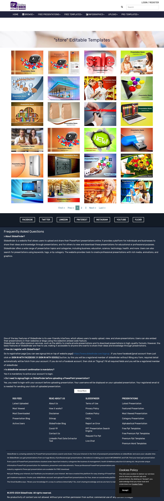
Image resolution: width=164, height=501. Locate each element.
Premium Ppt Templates (133, 438)
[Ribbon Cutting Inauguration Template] (100, 114)
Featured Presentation (133, 408)
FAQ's (88, 418)
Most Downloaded (21, 413)
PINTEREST (82, 219)
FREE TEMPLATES (72, 14)
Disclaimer (54, 413)
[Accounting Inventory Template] (100, 88)
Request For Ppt (93, 436)
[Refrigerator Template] (27, 165)
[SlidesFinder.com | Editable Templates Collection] (19, 5)
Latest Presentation (131, 403)
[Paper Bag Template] (63, 114)
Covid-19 (53, 428)
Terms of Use (92, 403)
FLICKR (138, 219)
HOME (15, 14)
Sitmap (52, 418)
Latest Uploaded (20, 403)
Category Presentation (133, 418)
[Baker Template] (100, 191)
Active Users (19, 423)
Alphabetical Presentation (134, 423)
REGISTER (154, 2)
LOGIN (144, 2)
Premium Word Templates (134, 443)
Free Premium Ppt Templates (136, 433)
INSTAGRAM (102, 219)
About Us (53, 403)
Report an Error (93, 423)
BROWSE (28, 14)
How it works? (56, 408)
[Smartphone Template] (136, 88)
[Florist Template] (136, 165)
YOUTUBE (121, 219)
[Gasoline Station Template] (63, 88)
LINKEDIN (63, 219)
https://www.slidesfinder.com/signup (91, 353)
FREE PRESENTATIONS (48, 14)
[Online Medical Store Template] (27, 62)
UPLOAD (112, 14)
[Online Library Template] (136, 114)
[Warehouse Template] (63, 191)
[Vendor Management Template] (27, 88)
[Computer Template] (27, 191)
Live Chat (90, 441)
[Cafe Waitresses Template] (27, 139)
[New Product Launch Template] (100, 139)
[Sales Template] (100, 62)
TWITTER (46, 219)
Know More (82, 391)
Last (102, 208)
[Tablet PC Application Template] (100, 165)
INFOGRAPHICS (95, 14)
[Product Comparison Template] (136, 191)
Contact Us (54, 433)
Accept (125, 490)
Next (92, 208)
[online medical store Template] (63, 62)
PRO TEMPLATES (129, 14)
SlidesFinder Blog (57, 423)
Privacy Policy (92, 408)
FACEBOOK (27, 219)
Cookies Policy (92, 413)
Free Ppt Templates (131, 428)
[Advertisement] (82, 25)
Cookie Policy (137, 484)
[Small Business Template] (136, 62)
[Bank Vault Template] (63, 165)
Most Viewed (19, 408)
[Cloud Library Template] (27, 114)
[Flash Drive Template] (136, 139)
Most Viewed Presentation (134, 413)
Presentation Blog (21, 418)
